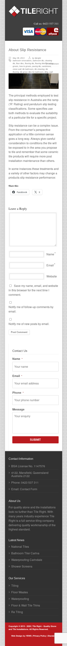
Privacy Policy (39, 635)
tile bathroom (27, 69)
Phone (18, 392)
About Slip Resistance (27, 50)
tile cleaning (39, 69)
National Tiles (20, 547)
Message (18, 409)
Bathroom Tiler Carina (25, 553)
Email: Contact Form (24, 489)
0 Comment (54, 64)
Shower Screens (21, 566)
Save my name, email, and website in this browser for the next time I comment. (33, 290)
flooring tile (29, 63)
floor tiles (20, 63)
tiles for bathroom (35, 72)
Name (50, 254)
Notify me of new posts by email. (29, 324)
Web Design (17, 635)
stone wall (17, 69)
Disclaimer (53, 635)
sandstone (46, 66)
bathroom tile (38, 60)
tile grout (23, 72)
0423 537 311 (51, 23)
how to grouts (25, 66)
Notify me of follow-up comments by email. (31, 309)
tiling (46, 72)
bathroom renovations (22, 60)
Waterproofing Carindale (26, 560)
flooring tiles (40, 63)
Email (50, 265)
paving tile (36, 66)
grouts (15, 66)
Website (51, 276)
